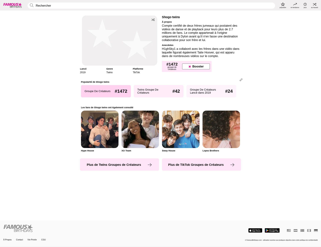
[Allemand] (316, 230)
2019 (83, 72)
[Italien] (309, 230)
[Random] (153, 20)
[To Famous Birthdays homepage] (12, 5)
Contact (19, 240)
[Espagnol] (295, 230)
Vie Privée (32, 240)
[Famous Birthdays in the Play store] (272, 230)
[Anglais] (289, 230)
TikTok (136, 72)
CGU (43, 240)
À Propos (7, 240)
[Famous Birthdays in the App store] (255, 230)
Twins (109, 72)
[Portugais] (302, 230)
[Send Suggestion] (241, 80)
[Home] (81, 228)
